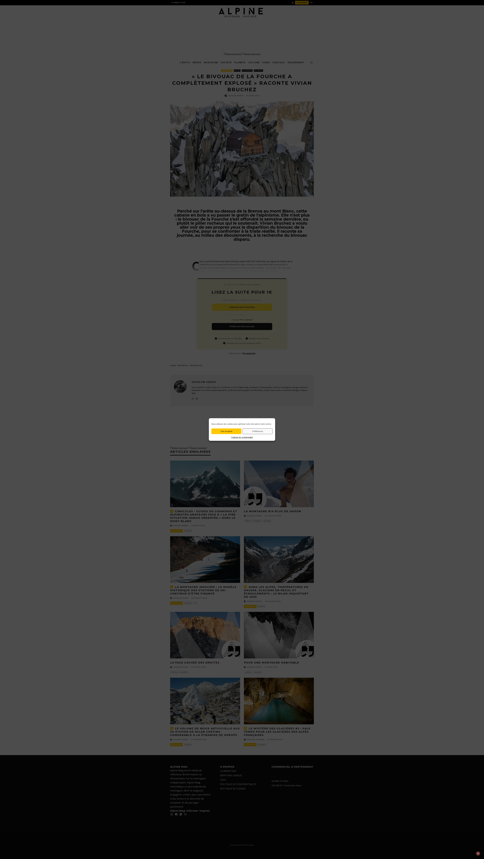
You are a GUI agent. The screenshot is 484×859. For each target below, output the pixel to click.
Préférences (257, 431)
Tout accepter (226, 431)
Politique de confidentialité (242, 437)
